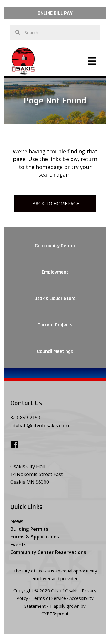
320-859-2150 (25, 417)
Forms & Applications (34, 536)
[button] (55, 13)
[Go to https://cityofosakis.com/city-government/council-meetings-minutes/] (55, 350)
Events (18, 544)
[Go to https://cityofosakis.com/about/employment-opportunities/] (55, 271)
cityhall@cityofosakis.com (39, 425)
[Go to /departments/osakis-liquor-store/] (55, 297)
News (16, 521)
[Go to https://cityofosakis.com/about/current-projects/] (55, 324)
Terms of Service (48, 598)
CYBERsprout (55, 614)
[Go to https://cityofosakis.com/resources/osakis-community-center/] (55, 244)
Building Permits (29, 528)
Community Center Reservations (48, 552)
